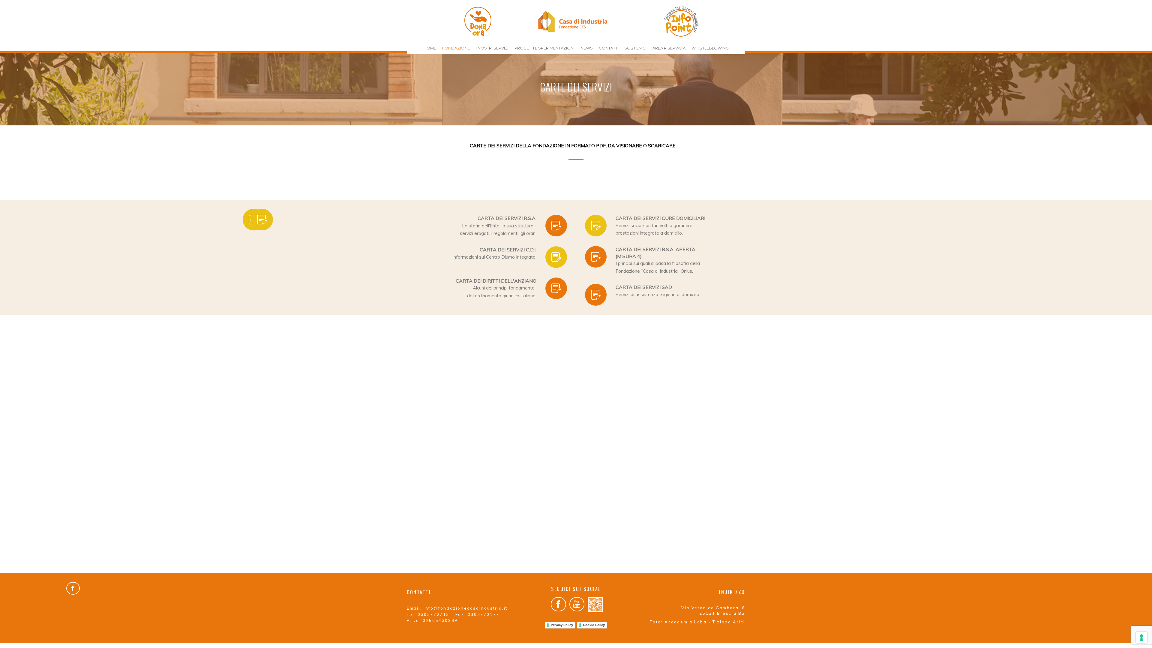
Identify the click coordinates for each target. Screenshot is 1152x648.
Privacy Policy (562, 625)
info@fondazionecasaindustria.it (466, 608)
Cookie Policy (594, 625)
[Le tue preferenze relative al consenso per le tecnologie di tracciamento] (1141, 637)
